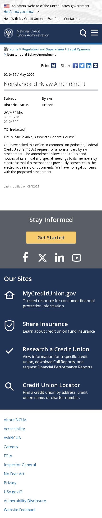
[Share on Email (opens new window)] (95, 66)
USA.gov (11, 491)
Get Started (51, 237)
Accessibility (14, 428)
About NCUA (15, 419)
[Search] (83, 33)
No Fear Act (14, 473)
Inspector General (20, 464)
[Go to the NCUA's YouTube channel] (76, 257)
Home (13, 49)
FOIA (8, 455)
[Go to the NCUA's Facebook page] (25, 257)
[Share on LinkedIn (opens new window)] (88, 66)
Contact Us (72, 18)
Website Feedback (20, 509)
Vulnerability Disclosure (25, 500)
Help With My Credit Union (22, 18)
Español (53, 18)
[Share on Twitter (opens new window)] (82, 66)
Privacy (10, 482)
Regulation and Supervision (43, 49)
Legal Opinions (79, 49)
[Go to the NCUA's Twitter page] (42, 257)
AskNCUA (12, 437)
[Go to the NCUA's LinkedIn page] (59, 257)
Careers (11, 446)
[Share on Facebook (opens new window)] (75, 66)
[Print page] (53, 66)
